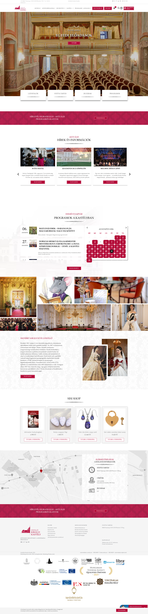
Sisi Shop (108, 8)
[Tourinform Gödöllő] (129, 8)
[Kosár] (115, 8)
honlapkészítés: (38, 554)
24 (89, 256)
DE (127, 1)
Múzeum (37, 8)
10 (89, 247)
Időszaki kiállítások (74, 35)
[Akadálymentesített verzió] (121, 8)
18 (95, 251)
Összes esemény (74, 268)
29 (117, 256)
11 (95, 247)
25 (95, 256)
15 (117, 247)
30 (123, 256)
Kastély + (70, 8)
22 (117, 251)
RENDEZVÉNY (60, 8)
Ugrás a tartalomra (4, 0)
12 (100, 247)
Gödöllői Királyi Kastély (74, 1)
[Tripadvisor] (120, 1)
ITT (98, 491)
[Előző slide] (2, 55)
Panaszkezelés (51, 531)
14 (112, 247)
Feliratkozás (100, 118)
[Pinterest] (116, 1)
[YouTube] (118, 1)
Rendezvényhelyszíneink (81, 529)
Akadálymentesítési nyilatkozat (55, 537)
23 (123, 251)
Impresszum (51, 529)
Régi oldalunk (51, 535)
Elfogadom (121, 610)
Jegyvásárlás (98, 8)
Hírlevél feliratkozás (80, 527)
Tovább (74, 43)
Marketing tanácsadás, (26, 554)
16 (123, 247)
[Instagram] (114, 1)
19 (100, 251)
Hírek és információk (74, 140)
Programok (78, 8)
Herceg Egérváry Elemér (81, 533)
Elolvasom (27, 376)
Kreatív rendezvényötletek (81, 531)
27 (106, 256)
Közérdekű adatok (52, 527)
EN (125, 1)
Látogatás (86, 8)
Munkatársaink (51, 533)
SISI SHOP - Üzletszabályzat (100, 552)
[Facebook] (113, 1)
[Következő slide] (146, 55)
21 (112, 251)
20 (106, 251)
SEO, (33, 554)
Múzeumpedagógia (48, 8)
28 (112, 256)
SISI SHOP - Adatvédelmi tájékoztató (118, 552)
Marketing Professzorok (49, 554)
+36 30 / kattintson (113, 542)
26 (100, 256)
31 (89, 260)
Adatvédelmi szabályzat (86, 552)
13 (106, 247)
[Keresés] (118, 8)
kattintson (110, 544)
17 (89, 251)
